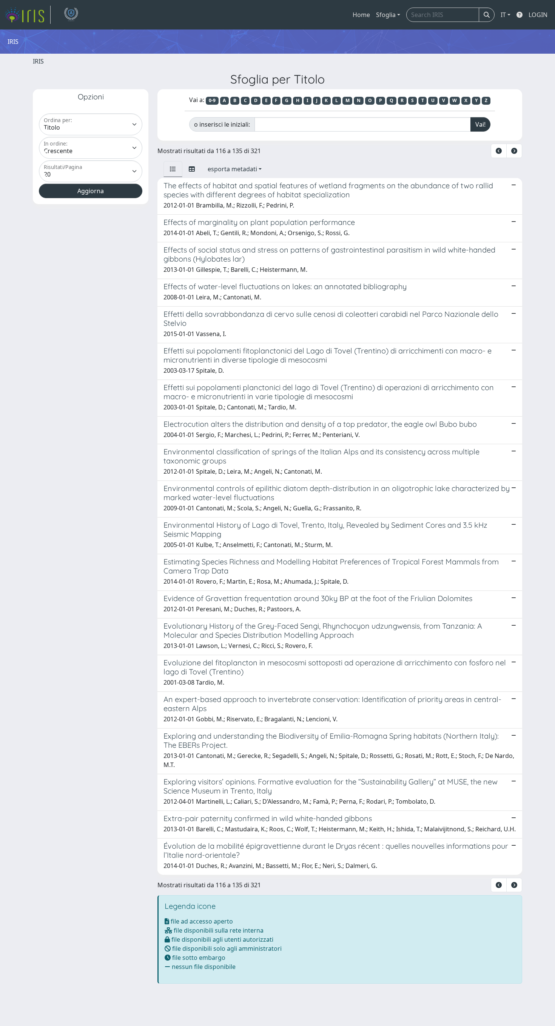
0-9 (212, 100)
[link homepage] (28, 15)
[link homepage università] (71, 15)
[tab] (172, 169)
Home (361, 15)
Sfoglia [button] (386, 15)
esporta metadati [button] (232, 169)
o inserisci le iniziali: (222, 124)
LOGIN (538, 15)
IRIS (38, 61)
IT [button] (503, 15)
